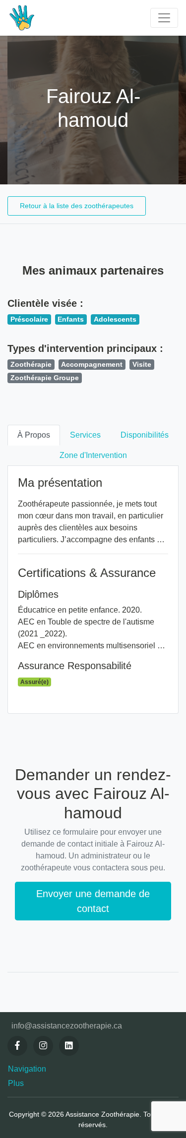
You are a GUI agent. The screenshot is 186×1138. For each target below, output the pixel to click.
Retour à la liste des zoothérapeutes (76, 206)
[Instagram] (43, 1046)
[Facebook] (17, 1046)
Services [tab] (85, 435)
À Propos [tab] (33, 435)
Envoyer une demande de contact (93, 901)
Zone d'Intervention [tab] (93, 455)
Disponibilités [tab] (145, 435)
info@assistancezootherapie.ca (66, 1026)
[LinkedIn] (69, 1046)
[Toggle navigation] (164, 18)
